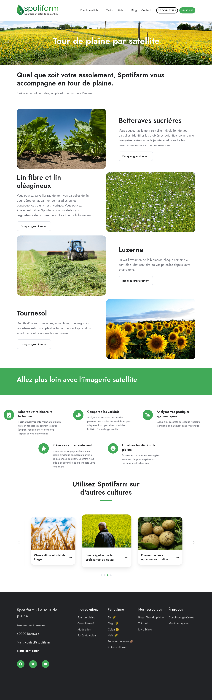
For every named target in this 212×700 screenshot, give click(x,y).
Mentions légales (179, 623)
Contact (146, 10)
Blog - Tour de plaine (151, 617)
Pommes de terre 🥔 (120, 641)
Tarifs (109, 10)
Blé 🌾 (112, 617)
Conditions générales (181, 617)
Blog (134, 10)
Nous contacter (28, 650)
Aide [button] (120, 10)
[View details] (20, 664)
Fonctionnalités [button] (89, 10)
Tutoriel (143, 623)
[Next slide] (193, 542)
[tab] (101, 575)
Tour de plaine (86, 617)
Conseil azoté (86, 623)
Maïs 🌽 (113, 635)
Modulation (84, 630)
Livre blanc (145, 630)
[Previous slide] (19, 542)
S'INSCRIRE (187, 10)
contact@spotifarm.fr (39, 642)
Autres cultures (117, 647)
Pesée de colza (87, 635)
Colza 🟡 (113, 630)
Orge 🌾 (113, 623)
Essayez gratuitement (135, 156)
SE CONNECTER (167, 10)
